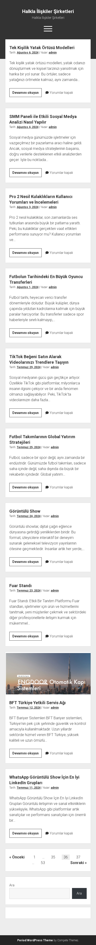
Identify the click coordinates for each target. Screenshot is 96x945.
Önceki (18, 857)
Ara (11, 885)
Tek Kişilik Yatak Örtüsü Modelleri (42, 47)
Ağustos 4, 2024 (27, 127)
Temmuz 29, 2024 (29, 367)
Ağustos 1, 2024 (27, 287)
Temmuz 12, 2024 (29, 707)
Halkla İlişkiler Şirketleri (48, 11)
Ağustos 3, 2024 (27, 207)
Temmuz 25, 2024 (29, 447)
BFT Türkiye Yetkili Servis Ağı (48, 673)
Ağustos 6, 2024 (27, 52)
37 (78, 857)
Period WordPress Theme (35, 940)
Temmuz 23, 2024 (29, 590)
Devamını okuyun (27, 94)
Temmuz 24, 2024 (29, 516)
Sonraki (77, 863)
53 (43, 863)
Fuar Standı (20, 585)
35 (53, 857)
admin (53, 52)
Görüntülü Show (24, 511)
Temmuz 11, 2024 (29, 787)
